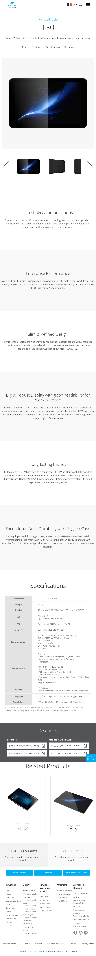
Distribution (9, 897)
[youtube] (81, 933)
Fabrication (9, 925)
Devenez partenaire (63, 894)
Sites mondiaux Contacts (81, 919)
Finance (8, 911)
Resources (69, 47)
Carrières (76, 923)
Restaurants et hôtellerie (14, 901)
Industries (11, 884)
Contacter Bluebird (79, 926)
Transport (9, 894)
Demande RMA (45, 904)
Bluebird (36, 951)
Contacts (73, 943)
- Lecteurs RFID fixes (30, 933)
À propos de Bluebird (80, 893)
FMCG (8, 904)
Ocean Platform (61, 901)
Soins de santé (11, 918)
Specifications (53, 47)
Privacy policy (87, 943)
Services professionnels (14, 915)
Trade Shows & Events (81, 916)
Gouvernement (11, 908)
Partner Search (61, 897)
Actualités (38, 943)
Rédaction (76, 906)
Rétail (7, 890)
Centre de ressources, (56, 943)
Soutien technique (46, 907)
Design (24, 47)
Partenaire (61, 884)
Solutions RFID (27, 924)
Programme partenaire (64, 890)
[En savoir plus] (23, 805)
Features (37, 47)
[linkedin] (86, 933)
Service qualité (44, 897)
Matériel (27, 884)
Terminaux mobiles (29, 890)
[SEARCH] (80, 5)
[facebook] (75, 933)
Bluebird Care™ (45, 900)
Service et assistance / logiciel (45, 887)
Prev (6, 166)
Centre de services (46, 911)
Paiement (9, 922)
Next (89, 166)
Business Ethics (78, 903)
